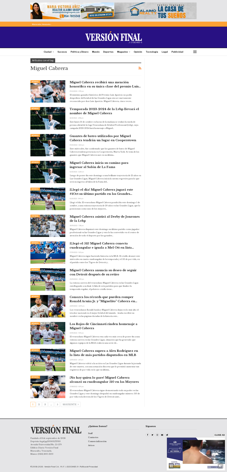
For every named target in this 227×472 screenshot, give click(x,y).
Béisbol (35, 82)
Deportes (108, 51)
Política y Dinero (79, 51)
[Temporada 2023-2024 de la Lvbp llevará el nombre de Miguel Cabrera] (47, 118)
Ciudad (48, 51)
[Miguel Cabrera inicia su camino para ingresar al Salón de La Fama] (47, 172)
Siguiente (70, 404)
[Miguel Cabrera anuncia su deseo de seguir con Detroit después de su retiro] (47, 279)
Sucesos (62, 51)
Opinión (138, 51)
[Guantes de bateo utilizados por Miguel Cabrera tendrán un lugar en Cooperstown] (47, 145)
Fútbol (35, 216)
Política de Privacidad (89, 467)
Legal (165, 51)
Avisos (91, 445)
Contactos (93, 437)
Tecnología (152, 51)
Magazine (122, 51)
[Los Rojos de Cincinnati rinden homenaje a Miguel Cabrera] (47, 333)
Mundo (96, 51)
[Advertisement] (173, 79)
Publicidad (177, 51)
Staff (90, 433)
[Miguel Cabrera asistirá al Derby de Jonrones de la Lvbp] (47, 226)
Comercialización (97, 441)
